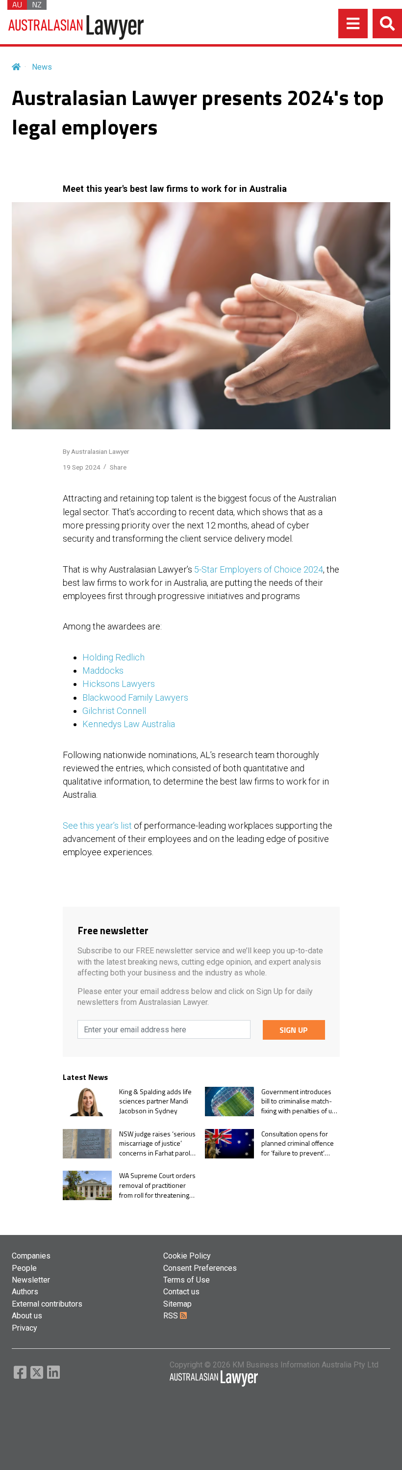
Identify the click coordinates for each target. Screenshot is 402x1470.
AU (17, 5)
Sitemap (177, 1304)
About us (27, 1315)
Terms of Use (186, 1280)
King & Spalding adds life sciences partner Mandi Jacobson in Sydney (155, 1101)
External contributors (47, 1304)
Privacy (24, 1328)
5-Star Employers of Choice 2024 (258, 569)
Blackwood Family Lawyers (135, 697)
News (42, 67)
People (24, 1268)
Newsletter (31, 1280)
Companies (31, 1255)
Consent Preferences (200, 1268)
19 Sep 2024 (81, 467)
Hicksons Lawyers (118, 684)
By (96, 451)
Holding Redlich (113, 657)
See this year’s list (97, 825)
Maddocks (103, 670)
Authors (25, 1291)
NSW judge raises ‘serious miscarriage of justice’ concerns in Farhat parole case (157, 1143)
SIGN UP (293, 1030)
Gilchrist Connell (114, 711)
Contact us (181, 1291)
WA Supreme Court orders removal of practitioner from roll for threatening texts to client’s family (157, 1185)
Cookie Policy (187, 1255)
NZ (37, 5)
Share (118, 467)
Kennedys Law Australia (128, 724)
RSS (171, 1315)
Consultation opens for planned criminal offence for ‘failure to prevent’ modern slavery (297, 1143)
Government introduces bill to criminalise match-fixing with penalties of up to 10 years (298, 1101)
